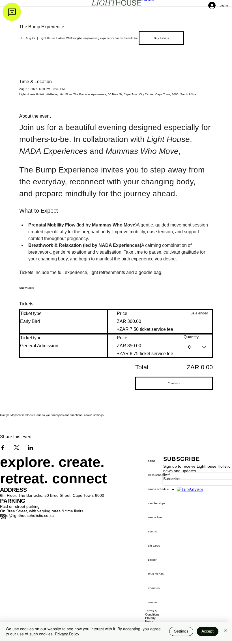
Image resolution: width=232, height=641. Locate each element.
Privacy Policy (67, 633)
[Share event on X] (16, 447)
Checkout (174, 383)
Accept (207, 631)
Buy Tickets (161, 38)
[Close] (225, 631)
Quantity (191, 336)
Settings (181, 631)
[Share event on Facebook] (2, 447)
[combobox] (198, 347)
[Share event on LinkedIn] (30, 447)
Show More (26, 287)
